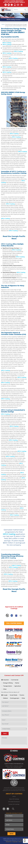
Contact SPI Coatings (14, 804)
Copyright (15, 841)
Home (3, 24)
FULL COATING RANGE (14, 623)
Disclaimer (8, 841)
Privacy (22, 840)
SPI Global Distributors (14, 801)
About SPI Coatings (14, 799)
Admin (20, 841)
